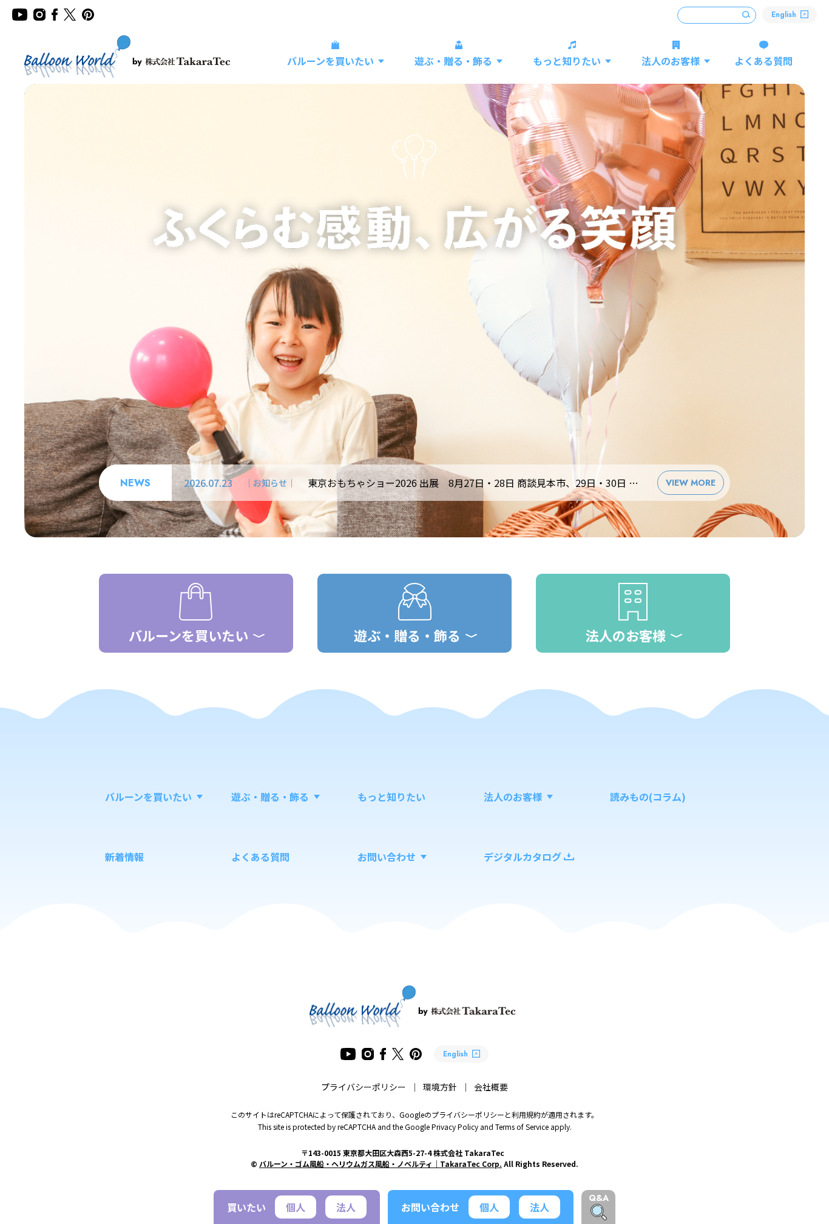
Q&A (599, 1198)
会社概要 (491, 1087)
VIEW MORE (691, 483)
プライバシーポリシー (363, 1087)
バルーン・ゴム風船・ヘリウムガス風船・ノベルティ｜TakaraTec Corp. (380, 1163)
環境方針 (440, 1087)
